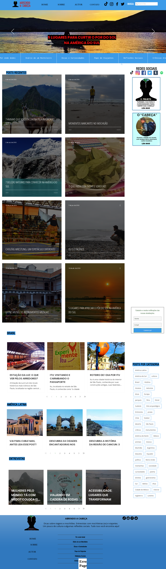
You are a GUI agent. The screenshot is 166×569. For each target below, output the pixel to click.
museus (138, 388)
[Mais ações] (57, 79)
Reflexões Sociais (80, 556)
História (147, 382)
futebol (146, 418)
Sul (136, 484)
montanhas (139, 466)
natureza (149, 388)
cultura (154, 376)
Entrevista (139, 412)
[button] (122, 64)
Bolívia (145, 484)
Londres (151, 496)
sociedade (152, 466)
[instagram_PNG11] (138, 73)
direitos (138, 478)
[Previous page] (52, 397)
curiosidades (140, 472)
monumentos (151, 430)
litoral (157, 400)
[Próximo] (153, 32)
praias (150, 412)
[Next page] (80, 397)
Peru (148, 400)
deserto (138, 424)
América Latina (140, 370)
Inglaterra (139, 496)
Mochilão (138, 448)
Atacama (138, 454)
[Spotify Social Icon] (161, 73)
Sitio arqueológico (153, 406)
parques (138, 400)
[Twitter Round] (136, 518)
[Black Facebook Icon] (117, 4)
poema (152, 472)
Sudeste (138, 406)
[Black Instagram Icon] (111, 4)
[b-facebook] (132, 518)
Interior (156, 490)
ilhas (154, 484)
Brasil (137, 382)
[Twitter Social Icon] (149, 73)
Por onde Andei (80, 537)
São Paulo (149, 424)
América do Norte (141, 436)
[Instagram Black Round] (128, 518)
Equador (150, 454)
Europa (147, 394)
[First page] (47, 397)
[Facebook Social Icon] (143, 73)
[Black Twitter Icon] (122, 4)
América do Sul (141, 376)
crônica (138, 430)
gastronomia (150, 478)
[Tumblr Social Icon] (155, 73)
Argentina (150, 448)
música (149, 442)
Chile (137, 418)
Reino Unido (150, 460)
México (156, 436)
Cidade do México (142, 490)
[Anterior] (12, 32)
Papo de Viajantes (80, 551)
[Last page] (85, 397)
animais (138, 442)
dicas (137, 394)
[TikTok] (106, 4)
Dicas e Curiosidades (80, 547)
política (138, 460)
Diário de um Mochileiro (80, 542)
